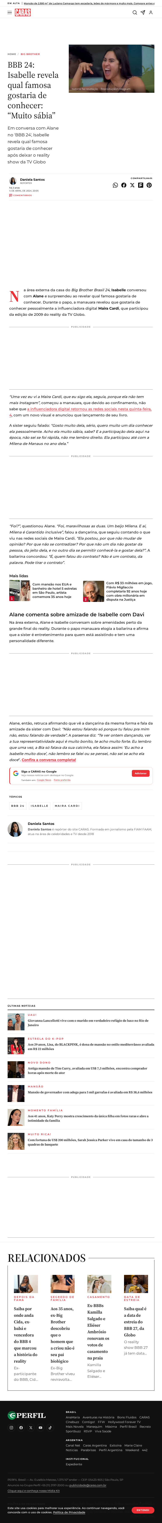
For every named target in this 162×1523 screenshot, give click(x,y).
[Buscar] (134, 12)
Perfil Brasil (128, 1427)
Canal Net (73, 1445)
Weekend (132, 1450)
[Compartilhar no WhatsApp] (115, 185)
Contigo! (88, 1422)
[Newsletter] (142, 12)
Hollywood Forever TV (124, 1422)
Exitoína (116, 1445)
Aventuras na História (98, 1417)
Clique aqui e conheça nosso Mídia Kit (34, 1490)
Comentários (22, 195)
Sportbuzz (73, 1431)
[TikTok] (50, 1427)
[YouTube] (40, 1427)
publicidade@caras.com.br (87, 1485)
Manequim (94, 1427)
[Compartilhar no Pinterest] (149, 185)
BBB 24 (17, 805)
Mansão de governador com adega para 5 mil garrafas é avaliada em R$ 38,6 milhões (90, 1092)
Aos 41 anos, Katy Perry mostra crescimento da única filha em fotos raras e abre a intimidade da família (88, 1118)
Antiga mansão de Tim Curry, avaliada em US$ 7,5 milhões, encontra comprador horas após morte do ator (87, 1070)
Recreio (145, 1427)
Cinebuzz (72, 1422)
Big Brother (30, 54)
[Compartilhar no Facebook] (123, 185)
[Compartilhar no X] (132, 185)
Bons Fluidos (126, 1417)
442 (144, 1450)
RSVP (88, 1431)
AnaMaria (73, 1417)
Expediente (74, 1464)
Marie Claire (133, 1445)
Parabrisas (88, 1450)
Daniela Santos (32, 180)
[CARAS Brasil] (23, 12)
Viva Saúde (103, 1431)
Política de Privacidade (69, 1512)
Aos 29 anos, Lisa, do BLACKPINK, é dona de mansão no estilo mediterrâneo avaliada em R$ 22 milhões (91, 1046)
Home (12, 54)
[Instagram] (11, 1427)
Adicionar (141, 773)
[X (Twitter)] (31, 1427)
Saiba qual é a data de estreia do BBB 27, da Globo (135, 1322)
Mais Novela (75, 1427)
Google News (44, 780)
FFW (101, 1422)
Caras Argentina (95, 1445)
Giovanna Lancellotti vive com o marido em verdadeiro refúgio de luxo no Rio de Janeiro (88, 1023)
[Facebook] (21, 1427)
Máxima (111, 1427)
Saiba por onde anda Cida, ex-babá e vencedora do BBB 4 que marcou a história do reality (25, 1335)
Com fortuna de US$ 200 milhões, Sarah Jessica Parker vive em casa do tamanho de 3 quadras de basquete (90, 1142)
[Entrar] (150, 12)
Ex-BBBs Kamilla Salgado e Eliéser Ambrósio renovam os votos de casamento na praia (98, 1332)
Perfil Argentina (110, 1450)
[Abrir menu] (10, 12)
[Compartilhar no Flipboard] (140, 185)
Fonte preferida (62, 780)
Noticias (72, 1450)
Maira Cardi (67, 805)
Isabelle (40, 805)
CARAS (144, 1417)
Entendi (143, 1510)
